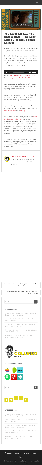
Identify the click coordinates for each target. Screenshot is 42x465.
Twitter (18, 453)
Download (27, 75)
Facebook (9, 453)
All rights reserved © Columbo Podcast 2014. (15, 461)
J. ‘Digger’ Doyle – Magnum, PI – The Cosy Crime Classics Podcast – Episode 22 (19, 325)
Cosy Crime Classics (10, 51)
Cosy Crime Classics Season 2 (25, 51)
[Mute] (30, 72)
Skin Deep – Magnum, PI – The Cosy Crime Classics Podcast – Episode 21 (20, 331)
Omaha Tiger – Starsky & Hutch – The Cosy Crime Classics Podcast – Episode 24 (20, 314)
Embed (34, 75)
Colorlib (36, 461)
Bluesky (26, 453)
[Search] (36, 302)
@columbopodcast (10, 110)
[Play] (7, 72)
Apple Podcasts (16, 78)
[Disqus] (21, 198)
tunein (11, 119)
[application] (21, 72)
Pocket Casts (18, 119)
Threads (34, 453)
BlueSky (22, 110)
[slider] (34, 72)
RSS (29, 78)
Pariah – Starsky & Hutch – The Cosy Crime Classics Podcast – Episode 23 (20, 320)
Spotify (24, 78)
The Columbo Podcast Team (26, 48)
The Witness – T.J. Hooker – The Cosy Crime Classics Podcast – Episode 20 (18, 336)
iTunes (35, 117)
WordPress (24, 463)
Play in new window (16, 75)
